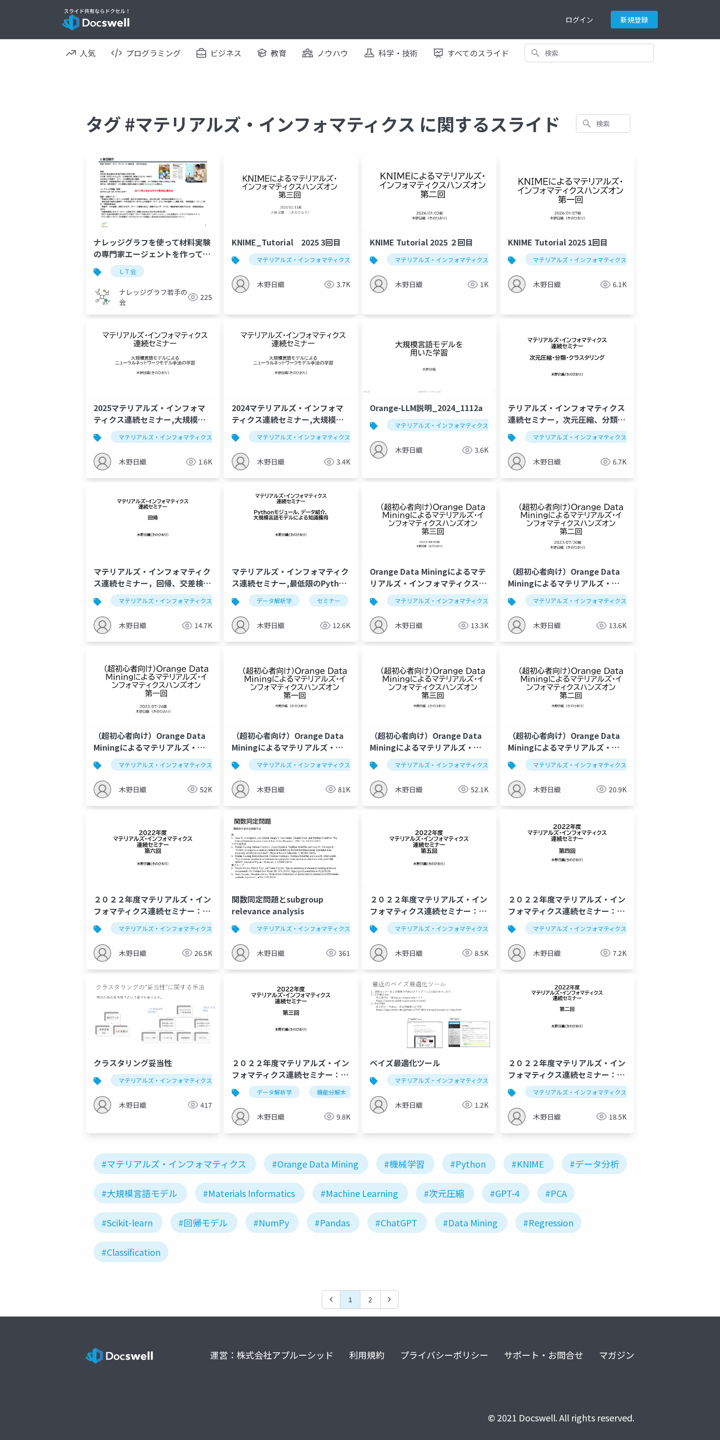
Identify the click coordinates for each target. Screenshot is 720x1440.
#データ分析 (594, 1163)
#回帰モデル (203, 1222)
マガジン (616, 1354)
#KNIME (527, 1163)
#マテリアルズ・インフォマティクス (173, 1163)
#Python (468, 1163)
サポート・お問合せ (543, 1354)
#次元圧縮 (444, 1193)
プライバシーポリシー (444, 1354)
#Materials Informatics (249, 1193)
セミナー (328, 600)
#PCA (556, 1193)
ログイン (579, 19)
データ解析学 (274, 600)
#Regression (548, 1222)
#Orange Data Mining (315, 1163)
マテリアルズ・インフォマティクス (303, 259)
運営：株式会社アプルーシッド (272, 1354)
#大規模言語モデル (139, 1193)
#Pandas (332, 1222)
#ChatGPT (396, 1222)
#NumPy (271, 1222)
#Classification (131, 1251)
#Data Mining (470, 1222)
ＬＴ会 (127, 271)
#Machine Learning (359, 1193)
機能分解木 (331, 1092)
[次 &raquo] (389, 1299)
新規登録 (634, 19)
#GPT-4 (505, 1193)
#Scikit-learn (127, 1222)
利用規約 (366, 1354)
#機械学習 (404, 1163)
